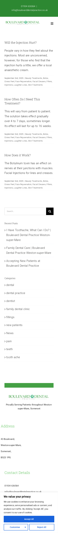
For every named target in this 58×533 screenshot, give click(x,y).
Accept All (29, 519)
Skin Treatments (35, 85)
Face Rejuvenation (23, 81)
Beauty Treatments (33, 78)
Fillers (49, 81)
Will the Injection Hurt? (20, 42)
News (10, 333)
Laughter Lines (20, 85)
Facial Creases (39, 81)
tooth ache (13, 357)
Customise (15, 527)
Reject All (41, 527)
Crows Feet (9, 81)
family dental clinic (18, 309)
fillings (10, 317)
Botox (45, 78)
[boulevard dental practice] (22, 22)
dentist (10, 301)
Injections (8, 85)
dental (10, 285)
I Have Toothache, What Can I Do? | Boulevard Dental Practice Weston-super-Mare (28, 235)
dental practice (15, 293)
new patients (14, 325)
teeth (9, 349)
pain (9, 341)
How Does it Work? (17, 155)
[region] (29, 512)
